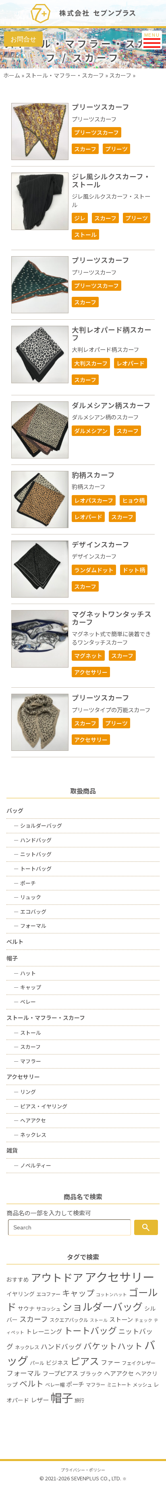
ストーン (121, 1319)
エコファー (48, 1294)
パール (37, 1363)
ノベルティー (32, 1165)
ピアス (84, 1361)
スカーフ (120, 75)
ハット (25, 973)
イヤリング (20, 1294)
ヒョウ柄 (133, 500)
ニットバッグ (33, 854)
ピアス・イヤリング (40, 1106)
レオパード (130, 363)
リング (25, 1091)
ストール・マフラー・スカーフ (64, 75)
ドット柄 (133, 570)
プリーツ (116, 149)
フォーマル (30, 925)
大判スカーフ (91, 363)
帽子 (12, 958)
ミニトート (119, 1384)
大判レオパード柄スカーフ (111, 333)
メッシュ (142, 1384)
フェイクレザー (139, 1363)
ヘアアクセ (30, 1120)
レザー (40, 1399)
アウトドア (57, 1277)
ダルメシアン (91, 431)
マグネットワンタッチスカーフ (111, 618)
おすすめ (17, 1279)
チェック (143, 1320)
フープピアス (60, 1373)
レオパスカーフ (93, 500)
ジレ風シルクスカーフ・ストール (111, 180)
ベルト (14, 941)
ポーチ (25, 883)
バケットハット (113, 1346)
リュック (27, 897)
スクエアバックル (69, 1320)
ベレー (25, 1001)
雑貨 (12, 1150)
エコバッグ (30, 911)
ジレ (79, 218)
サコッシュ (48, 1308)
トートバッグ (33, 868)
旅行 (79, 1400)
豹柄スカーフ (93, 475)
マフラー (27, 1061)
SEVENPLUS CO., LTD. (96, 1478)
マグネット (88, 656)
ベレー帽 (54, 1384)
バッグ (14, 810)
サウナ (26, 1308)
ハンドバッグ (33, 840)
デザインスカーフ (100, 544)
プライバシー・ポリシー (83, 1470)
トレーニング (44, 1331)
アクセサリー (91, 672)
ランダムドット (94, 570)
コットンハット (111, 1294)
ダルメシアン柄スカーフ (111, 405)
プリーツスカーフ (100, 107)
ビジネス (57, 1363)
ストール (85, 234)
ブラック (91, 1373)
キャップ (27, 987)
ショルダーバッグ (38, 825)
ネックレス (30, 1135)
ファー (110, 1362)
